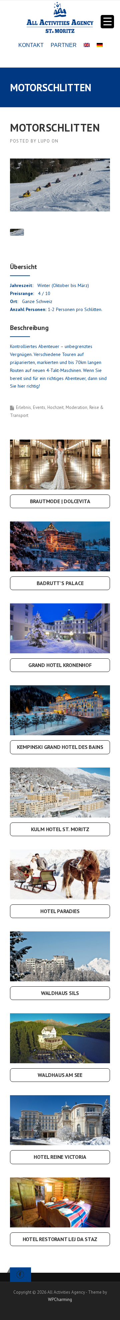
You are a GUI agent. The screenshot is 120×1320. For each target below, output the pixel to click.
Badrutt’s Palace (60, 583)
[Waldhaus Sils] (60, 956)
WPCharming (60, 1299)
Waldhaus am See (60, 1075)
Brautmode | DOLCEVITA (60, 501)
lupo (44, 141)
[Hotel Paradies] (60, 874)
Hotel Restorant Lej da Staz (60, 1239)
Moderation (76, 407)
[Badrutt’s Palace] (60, 546)
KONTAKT (31, 45)
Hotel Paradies (59, 911)
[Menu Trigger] (107, 21)
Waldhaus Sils (60, 993)
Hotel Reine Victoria (60, 1157)
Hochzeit (55, 407)
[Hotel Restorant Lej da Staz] (60, 1202)
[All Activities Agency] (60, 17)
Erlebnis (23, 407)
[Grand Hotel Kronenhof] (60, 628)
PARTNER (64, 45)
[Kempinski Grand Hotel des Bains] (60, 710)
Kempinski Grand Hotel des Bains (60, 747)
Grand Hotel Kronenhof (60, 665)
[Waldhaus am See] (60, 1038)
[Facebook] (20, 1274)
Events (39, 407)
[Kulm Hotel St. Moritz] (60, 792)
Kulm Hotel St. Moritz (60, 829)
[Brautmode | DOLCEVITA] (60, 464)
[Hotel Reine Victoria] (60, 1120)
